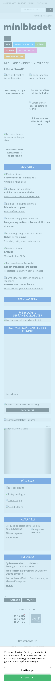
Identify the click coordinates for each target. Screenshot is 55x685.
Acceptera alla (27, 677)
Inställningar (27, 670)
